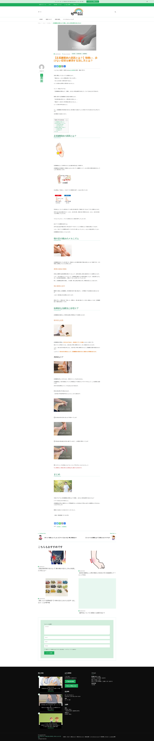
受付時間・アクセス (57, 4)
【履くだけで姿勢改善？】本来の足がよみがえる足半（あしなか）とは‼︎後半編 (56, 601)
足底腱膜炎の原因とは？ (60, 121)
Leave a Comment (66, 54)
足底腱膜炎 (85, 53)
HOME (41, 19)
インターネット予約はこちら (93, 1)
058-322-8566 (71, 681)
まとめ (56, 131)
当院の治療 (57, 19)
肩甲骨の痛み (54, 723)
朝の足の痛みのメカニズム (60, 123)
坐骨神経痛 (43, 704)
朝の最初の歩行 (60, 126)
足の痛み (73, 53)
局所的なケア (59, 130)
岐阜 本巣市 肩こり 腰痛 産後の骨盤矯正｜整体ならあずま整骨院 (49, 737)
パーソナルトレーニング (68, 19)
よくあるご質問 (67, 4)
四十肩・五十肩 (51, 687)
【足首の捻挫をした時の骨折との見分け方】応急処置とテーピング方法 (97, 574)
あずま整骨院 (72, 70)
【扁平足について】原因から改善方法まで (92, 613)
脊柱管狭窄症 (50, 704)
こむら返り (46, 723)
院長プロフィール (42, 4)
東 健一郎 (42, 71)
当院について (49, 19)
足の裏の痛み (79, 53)
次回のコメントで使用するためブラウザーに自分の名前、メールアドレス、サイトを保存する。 (61, 649)
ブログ (50, 4)
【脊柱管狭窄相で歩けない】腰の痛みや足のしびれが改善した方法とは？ (56, 569)
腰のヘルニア (56, 704)
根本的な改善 (59, 128)
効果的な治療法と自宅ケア (60, 127)
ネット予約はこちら (72, 685)
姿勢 (47, 704)
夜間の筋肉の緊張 (60, 124)
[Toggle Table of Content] (66, 120)
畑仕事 (50, 723)
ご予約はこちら (76, 4)
